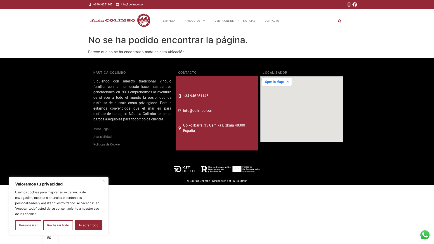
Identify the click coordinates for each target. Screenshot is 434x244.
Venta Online (224, 20)
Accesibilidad (102, 136)
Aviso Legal (101, 129)
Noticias (249, 20)
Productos (192, 20)
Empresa (169, 20)
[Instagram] (349, 4)
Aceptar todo (88, 225)
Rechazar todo (58, 225)
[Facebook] (354, 4)
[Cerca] (103, 180)
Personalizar (28, 225)
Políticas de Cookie (106, 144)
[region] (58, 206)
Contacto (272, 20)
